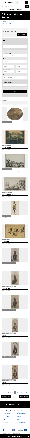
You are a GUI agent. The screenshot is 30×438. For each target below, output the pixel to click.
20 (19, 392)
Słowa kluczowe (6, 74)
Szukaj (27, 6)
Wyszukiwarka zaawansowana (15, 9)
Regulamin (19, 416)
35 (26, 392)
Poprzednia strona (6, 396)
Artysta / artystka (7, 53)
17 (12, 392)
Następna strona (24, 396)
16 (10, 392)
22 (23, 392)
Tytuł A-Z (4, 102)
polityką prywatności (17, 436)
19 (17, 392)
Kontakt (18, 419)
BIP (4, 419)
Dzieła (10, 23)
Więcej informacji (22, 34)
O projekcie (6, 422)
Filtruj (15, 91)
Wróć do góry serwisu (21, 422)
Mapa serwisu (6, 416)
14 (6, 392)
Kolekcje (5, 44)
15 (8, 392)
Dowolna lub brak (7, 85)
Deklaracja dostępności (21, 413)
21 (21, 392)
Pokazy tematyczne (7, 82)
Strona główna (5, 23)
